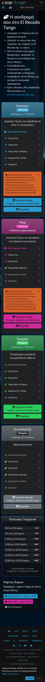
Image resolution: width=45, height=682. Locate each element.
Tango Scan (13, 138)
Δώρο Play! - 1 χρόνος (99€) (19, 602)
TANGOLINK (13, 636)
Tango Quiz (13, 145)
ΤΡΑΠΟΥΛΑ (23, 641)
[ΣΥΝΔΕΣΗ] (3, 7)
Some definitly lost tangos (16, 657)
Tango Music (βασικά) (17, 268)
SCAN (34, 631)
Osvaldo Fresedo (15, 653)
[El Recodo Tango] (9, 631)
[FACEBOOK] (14, 645)
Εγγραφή (24, 209)
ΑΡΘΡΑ (6, 641)
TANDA (25, 636)
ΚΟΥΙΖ (34, 636)
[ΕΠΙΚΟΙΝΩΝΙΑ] (31, 645)
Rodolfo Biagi (9, 650)
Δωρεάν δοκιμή (22, 202)
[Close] (38, 175)
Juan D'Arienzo (33, 657)
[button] (10, 7)
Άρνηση (39, 678)
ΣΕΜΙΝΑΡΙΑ (37, 641)
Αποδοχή (29, 678)
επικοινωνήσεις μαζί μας (20, 94)
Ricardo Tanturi (21, 650)
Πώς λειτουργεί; (14, 607)
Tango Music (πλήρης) (17, 151)
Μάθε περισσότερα (10, 674)
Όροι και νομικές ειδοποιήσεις (23, 664)
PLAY (16, 631)
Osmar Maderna (30, 653)
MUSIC (25, 631)
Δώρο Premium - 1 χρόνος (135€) (21, 596)
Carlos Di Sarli (22, 660)
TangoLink (12, 164)
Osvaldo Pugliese (35, 650)
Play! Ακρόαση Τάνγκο (17, 132)
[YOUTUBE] (25, 645)
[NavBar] (41, 2)
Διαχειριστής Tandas (17, 158)
